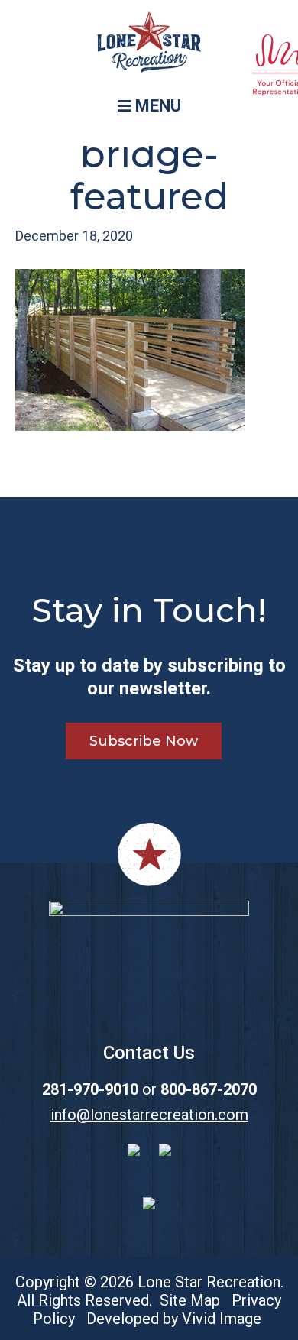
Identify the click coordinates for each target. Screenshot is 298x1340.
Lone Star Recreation (149, 45)
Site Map (190, 1300)
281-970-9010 (90, 1089)
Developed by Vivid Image (173, 1318)
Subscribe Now (143, 741)
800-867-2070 (208, 1089)
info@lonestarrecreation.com (149, 1114)
